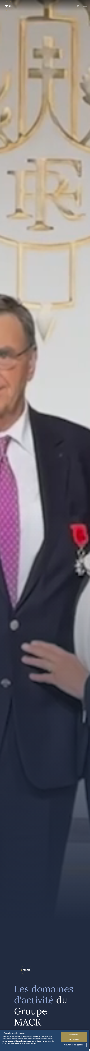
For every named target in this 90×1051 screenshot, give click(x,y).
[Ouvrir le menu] (85, 5)
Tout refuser (73, 1040)
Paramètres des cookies (73, 1045)
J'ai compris (73, 1034)
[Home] (8, 6)
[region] (44, 1040)
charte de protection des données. (26, 1043)
